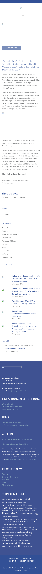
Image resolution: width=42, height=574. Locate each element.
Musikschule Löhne (18, 530)
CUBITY (6, 508)
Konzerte (27, 519)
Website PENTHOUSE (10, 409)
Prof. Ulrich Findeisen (10, 251)
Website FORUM (8, 404)
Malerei (9, 522)
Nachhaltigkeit (31, 530)
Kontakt (12, 561)
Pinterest (22, 198)
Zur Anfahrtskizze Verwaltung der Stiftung (17, 439)
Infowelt (5, 244)
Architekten (15, 500)
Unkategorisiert (7, 257)
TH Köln (22, 546)
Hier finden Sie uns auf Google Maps (15, 444)
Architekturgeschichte (8, 502)
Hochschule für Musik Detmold (12, 519)
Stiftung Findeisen (8, 538)
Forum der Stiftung (8, 241)
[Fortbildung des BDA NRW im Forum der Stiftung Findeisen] (5, 304)
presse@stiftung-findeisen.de (15, 348)
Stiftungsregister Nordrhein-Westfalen (15, 425)
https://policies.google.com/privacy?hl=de (20, 459)
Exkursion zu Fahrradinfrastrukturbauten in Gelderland (24, 313)
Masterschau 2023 (28, 527)
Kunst (4, 247)
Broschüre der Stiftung (10, 477)
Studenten (24, 543)
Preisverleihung (7, 183)
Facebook (5, 198)
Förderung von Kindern (10, 234)
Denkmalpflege (15, 508)
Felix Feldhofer (26, 511)
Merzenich (6, 530)
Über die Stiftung (8, 474)
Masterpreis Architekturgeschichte (12, 527)
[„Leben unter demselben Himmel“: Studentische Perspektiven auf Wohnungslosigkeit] (5, 280)
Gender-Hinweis (26, 561)
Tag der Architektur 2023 (9, 546)
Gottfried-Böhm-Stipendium (10, 516)
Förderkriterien (7, 485)
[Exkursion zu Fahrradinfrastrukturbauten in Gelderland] (5, 315)
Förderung (32, 514)
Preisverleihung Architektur (10, 535)
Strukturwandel (9, 543)
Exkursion (21, 508)
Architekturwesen (21, 502)
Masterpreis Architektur (12, 524)
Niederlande (5, 532)
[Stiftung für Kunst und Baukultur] (21, 8)
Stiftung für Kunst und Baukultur (16, 541)
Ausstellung (6, 180)
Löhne (4, 522)
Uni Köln (30, 546)
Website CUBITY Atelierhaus (12, 407)
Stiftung (5, 254)
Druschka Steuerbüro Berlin (12, 422)
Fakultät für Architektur (11, 511)
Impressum (13, 558)
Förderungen (6, 238)
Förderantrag (6, 482)
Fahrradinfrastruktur (31, 508)
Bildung (30, 505)
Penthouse (13, 532)
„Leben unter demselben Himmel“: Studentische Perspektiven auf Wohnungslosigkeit (26, 278)
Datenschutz (27, 558)
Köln (37, 519)
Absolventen (6, 500)
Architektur (27, 499)
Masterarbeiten (33, 522)
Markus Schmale (20, 522)
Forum (33, 511)
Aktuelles (5, 480)
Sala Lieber (21, 535)
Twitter (13, 198)
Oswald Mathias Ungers (20, 180)
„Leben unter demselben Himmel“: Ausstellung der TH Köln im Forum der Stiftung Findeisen (26, 291)
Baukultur (5, 231)
